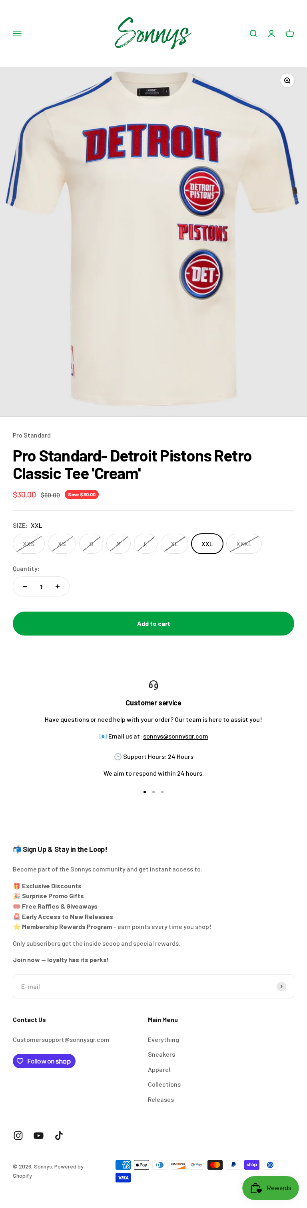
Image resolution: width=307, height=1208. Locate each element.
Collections (164, 1084)
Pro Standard (32, 435)
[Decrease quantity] (24, 586)
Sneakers (161, 1054)
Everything (163, 1039)
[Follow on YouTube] (38, 1135)
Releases (161, 1099)
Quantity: (26, 568)
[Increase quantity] (57, 586)
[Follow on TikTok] (59, 1135)
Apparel (159, 1069)
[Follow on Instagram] (18, 1135)
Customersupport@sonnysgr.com (61, 1039)
